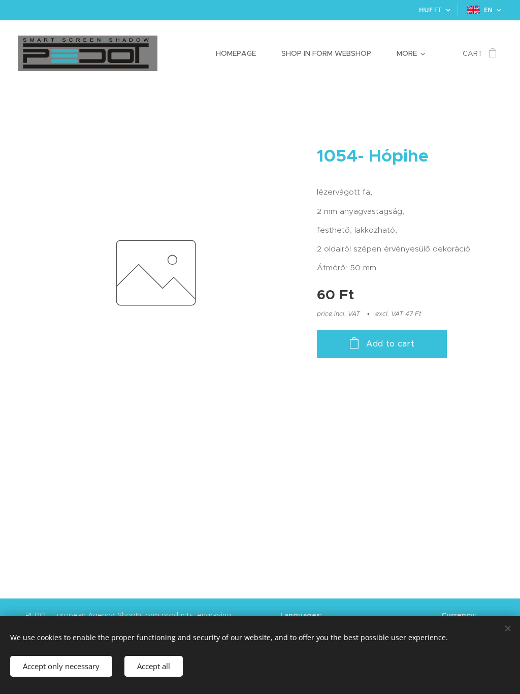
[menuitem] (241, 53)
